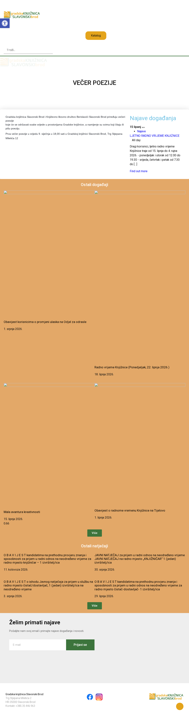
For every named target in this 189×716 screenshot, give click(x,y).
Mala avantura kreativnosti (22, 512)
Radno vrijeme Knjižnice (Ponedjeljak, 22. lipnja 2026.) (131, 367)
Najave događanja (153, 118)
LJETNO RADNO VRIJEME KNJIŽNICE (154, 135)
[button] (28, 44)
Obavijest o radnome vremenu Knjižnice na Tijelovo (129, 510)
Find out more (138, 171)
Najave (141, 131)
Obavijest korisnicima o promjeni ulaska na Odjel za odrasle (45, 322)
